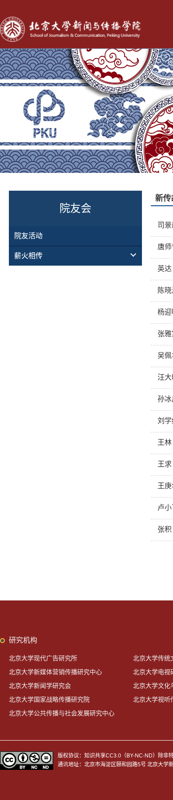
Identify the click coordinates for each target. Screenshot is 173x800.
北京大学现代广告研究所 (43, 658)
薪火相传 (28, 255)
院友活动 (28, 235)
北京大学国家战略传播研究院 (49, 699)
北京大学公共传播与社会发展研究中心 (61, 713)
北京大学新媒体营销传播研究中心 (55, 671)
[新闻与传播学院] (72, 18)
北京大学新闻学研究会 (40, 685)
